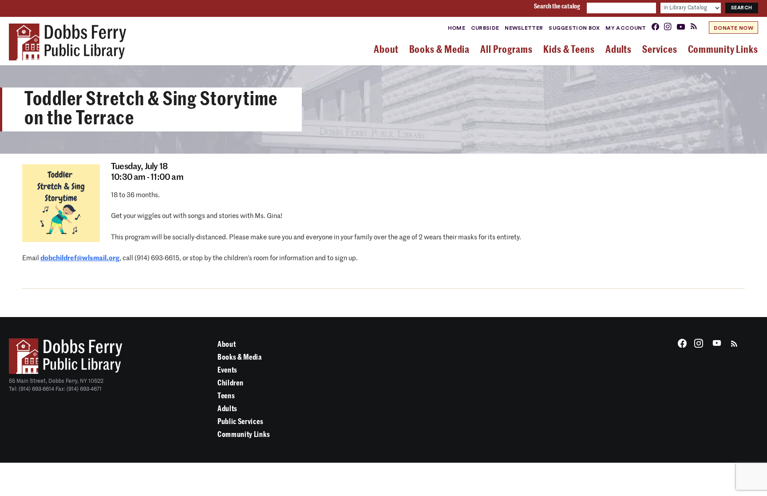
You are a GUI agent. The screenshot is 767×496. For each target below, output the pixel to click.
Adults (227, 409)
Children (230, 383)
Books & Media (239, 357)
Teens (226, 396)
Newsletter (524, 28)
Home (456, 28)
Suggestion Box (574, 28)
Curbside (485, 28)
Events (227, 370)
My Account (625, 28)
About (226, 344)
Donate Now (733, 28)
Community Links (243, 434)
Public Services (240, 421)
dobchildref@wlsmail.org (79, 258)
